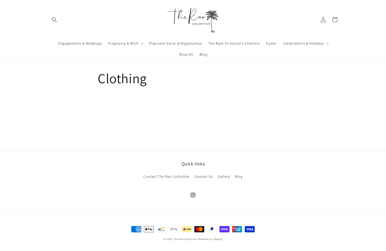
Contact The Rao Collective (166, 176)
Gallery (224, 176)
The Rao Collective (185, 239)
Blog (238, 176)
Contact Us (203, 176)
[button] (54, 19)
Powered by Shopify (210, 239)
